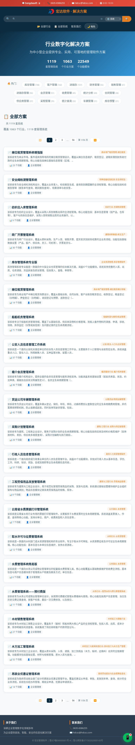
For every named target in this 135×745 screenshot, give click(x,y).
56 (73, 140)
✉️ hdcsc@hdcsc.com (82, 3)
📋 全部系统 (61, 26)
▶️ (95, 140)
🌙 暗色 (91, 26)
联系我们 (76, 26)
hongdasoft (31, 3)
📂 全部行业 (44, 26)
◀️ (40, 140)
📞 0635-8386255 (56, 3)
